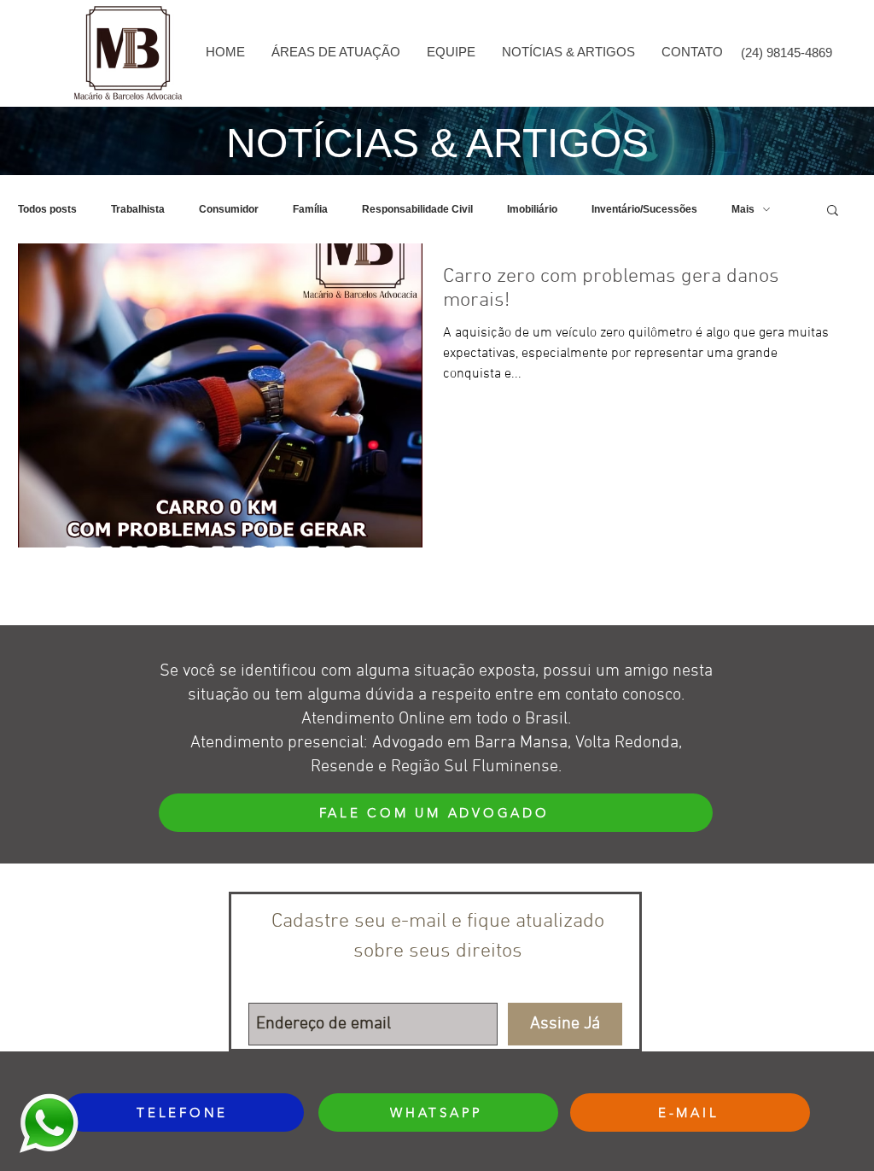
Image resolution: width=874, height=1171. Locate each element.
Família (310, 209)
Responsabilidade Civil (417, 209)
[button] (335, 52)
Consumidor (229, 209)
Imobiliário (532, 209)
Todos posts (47, 209)
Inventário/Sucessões (644, 209)
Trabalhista (138, 209)
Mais (743, 209)
